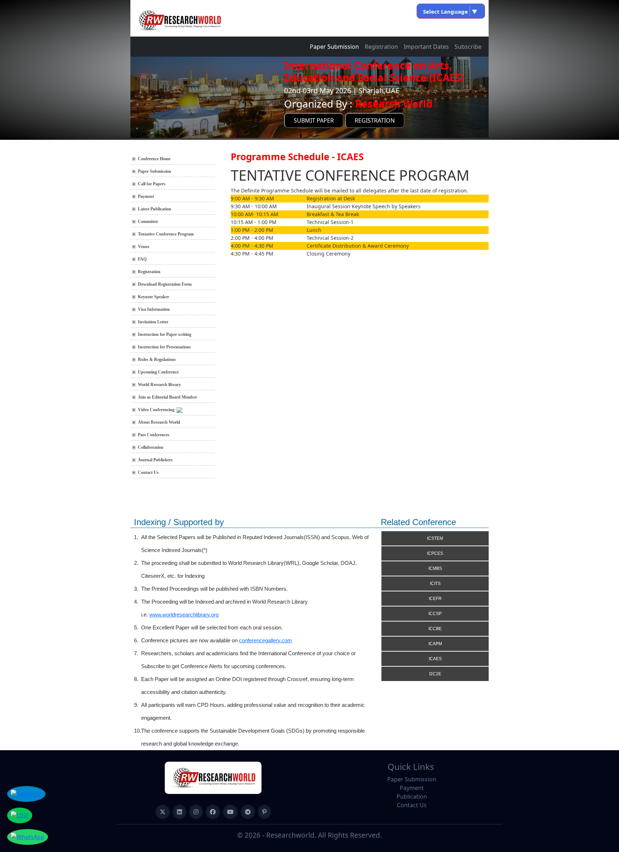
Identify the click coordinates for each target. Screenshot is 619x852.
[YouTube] (230, 811)
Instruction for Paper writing (164, 334)
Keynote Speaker (153, 296)
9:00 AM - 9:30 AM (252, 198)
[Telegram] (247, 811)
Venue (143, 246)
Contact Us (148, 472)
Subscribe (468, 47)
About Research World (159, 422)
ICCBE (435, 628)
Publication (412, 796)
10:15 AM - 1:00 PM (254, 222)
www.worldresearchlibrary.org (184, 614)
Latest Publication (154, 208)
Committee (148, 221)
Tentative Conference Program (166, 234)
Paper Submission (334, 47)
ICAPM (435, 643)
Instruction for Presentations (164, 346)
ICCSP (435, 613)
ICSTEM (435, 538)
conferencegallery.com (265, 640)
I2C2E (435, 673)
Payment (146, 196)
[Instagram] (196, 811)
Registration (381, 47)
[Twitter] (162, 811)
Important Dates (426, 47)
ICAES (435, 658)
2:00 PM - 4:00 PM (252, 237)
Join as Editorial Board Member (167, 397)
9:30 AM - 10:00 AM (254, 206)
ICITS (435, 583)
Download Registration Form (165, 284)
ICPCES (435, 553)
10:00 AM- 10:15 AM (254, 214)
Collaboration (150, 447)
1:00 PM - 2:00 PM (252, 230)
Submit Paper (314, 120)
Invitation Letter (153, 321)
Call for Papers (151, 183)
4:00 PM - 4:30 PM (252, 245)
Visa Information (154, 309)
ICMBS (435, 568)
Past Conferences (153, 434)
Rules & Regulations (157, 359)
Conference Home (154, 158)
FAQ (142, 259)
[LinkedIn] (179, 811)
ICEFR (435, 598)
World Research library (159, 384)
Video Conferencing (157, 409)
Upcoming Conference (158, 372)
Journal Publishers (155, 459)
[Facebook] (212, 811)
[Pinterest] (264, 811)
